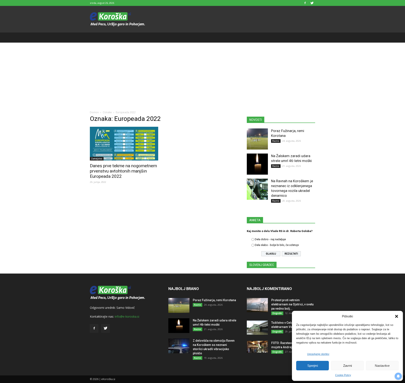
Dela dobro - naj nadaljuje (270, 239)
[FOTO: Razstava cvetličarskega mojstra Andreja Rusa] (257, 347)
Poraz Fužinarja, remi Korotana (214, 300)
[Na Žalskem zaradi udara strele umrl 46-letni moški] (257, 164)
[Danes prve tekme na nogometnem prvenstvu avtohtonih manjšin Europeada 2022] (124, 143)
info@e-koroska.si (127, 316)
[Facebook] (305, 3)
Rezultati (291, 253)
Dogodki (277, 313)
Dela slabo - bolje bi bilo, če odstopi (277, 245)
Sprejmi (312, 365)
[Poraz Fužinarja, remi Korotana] (257, 139)
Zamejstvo (96, 158)
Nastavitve (382, 365)
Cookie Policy (343, 375)
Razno (275, 140)
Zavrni (347, 365)
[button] (396, 316)
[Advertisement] (202, 74)
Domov (94, 112)
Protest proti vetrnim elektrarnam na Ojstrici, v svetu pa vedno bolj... (292, 304)
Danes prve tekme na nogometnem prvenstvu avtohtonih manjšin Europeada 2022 (123, 171)
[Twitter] (312, 3)
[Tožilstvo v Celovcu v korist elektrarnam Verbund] (257, 328)
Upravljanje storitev (318, 354)
